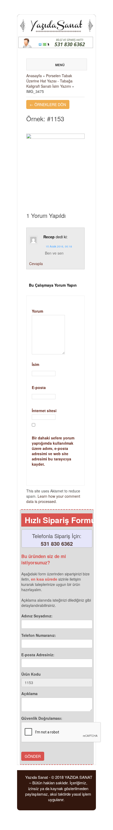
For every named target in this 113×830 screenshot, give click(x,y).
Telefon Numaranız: (38, 635)
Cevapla (36, 263)
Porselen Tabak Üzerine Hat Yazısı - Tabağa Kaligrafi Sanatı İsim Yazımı (49, 81)
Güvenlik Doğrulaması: (41, 718)
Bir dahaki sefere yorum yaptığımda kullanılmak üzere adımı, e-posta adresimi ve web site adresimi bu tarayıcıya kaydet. (53, 451)
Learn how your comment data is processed (53, 498)
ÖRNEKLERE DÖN (48, 104)
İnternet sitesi (44, 410)
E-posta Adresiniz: (37, 654)
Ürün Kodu (31, 674)
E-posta (55, 389)
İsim (55, 366)
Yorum (37, 311)
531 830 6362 (57, 543)
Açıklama (29, 693)
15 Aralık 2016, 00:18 (59, 246)
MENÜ (60, 64)
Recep (49, 236)
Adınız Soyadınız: (37, 615)
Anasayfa (34, 75)
